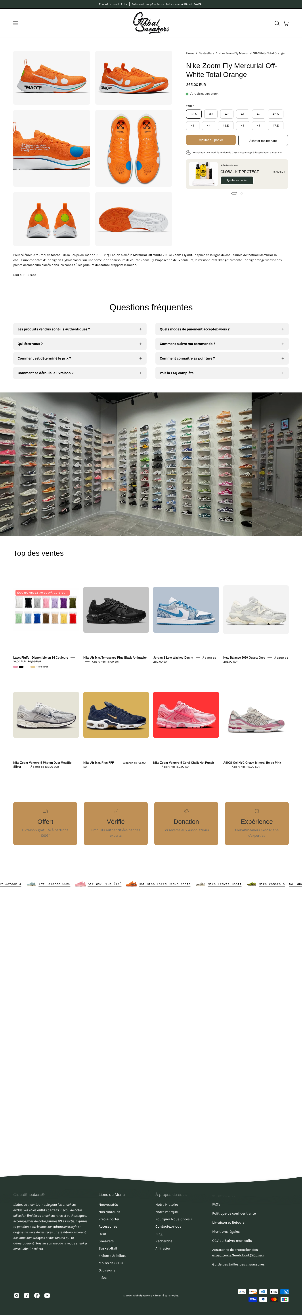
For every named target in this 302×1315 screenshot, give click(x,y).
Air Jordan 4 (45, 883)
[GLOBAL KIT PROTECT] (203, 174)
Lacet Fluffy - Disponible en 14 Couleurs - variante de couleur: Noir (21, 667)
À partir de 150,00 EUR (176, 766)
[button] (277, 23)
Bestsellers (206, 53)
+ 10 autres (42, 667)
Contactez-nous (168, 1226)
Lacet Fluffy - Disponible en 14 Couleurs (40, 657)
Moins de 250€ (111, 1263)
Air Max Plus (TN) (140, 883)
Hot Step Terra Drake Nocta (200, 883)
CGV (215, 1240)
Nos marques (109, 1212)
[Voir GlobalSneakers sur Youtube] (47, 1295)
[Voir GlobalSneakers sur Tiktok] (26, 1295)
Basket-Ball (108, 1248)
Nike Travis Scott (260, 883)
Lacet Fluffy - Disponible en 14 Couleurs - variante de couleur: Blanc (27, 667)
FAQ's (216, 1204)
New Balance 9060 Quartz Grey (244, 657)
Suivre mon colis (238, 1240)
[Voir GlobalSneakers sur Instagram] (16, 1295)
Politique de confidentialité (234, 1213)
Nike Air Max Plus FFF (98, 762)
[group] (151, 4)
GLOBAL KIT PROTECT (239, 172)
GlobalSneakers (142, 1295)
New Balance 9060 (90, 883)
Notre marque (166, 1212)
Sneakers (106, 1241)
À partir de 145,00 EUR (246, 766)
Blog (158, 1234)
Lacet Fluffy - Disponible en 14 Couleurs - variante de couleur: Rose (15, 667)
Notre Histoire (166, 1204)
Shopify (173, 1295)
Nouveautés (108, 1204)
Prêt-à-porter (109, 1219)
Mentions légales (226, 1231)
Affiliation (163, 1248)
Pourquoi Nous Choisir (173, 1219)
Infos (103, 1277)
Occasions (107, 1270)
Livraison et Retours (228, 1222)
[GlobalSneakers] (151, 23)
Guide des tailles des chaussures (238, 1264)
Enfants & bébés (112, 1255)
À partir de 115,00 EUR (106, 661)
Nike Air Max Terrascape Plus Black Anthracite (115, 657)
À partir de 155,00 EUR (45, 766)
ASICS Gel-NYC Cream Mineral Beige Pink (252, 762)
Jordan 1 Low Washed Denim (173, 657)
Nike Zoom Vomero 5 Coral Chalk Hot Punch (183, 762)
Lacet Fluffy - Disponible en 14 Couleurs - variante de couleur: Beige (33, 667)
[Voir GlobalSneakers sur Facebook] (37, 1295)
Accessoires (108, 1226)
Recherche (163, 1241)
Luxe (102, 1234)
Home (190, 53)
